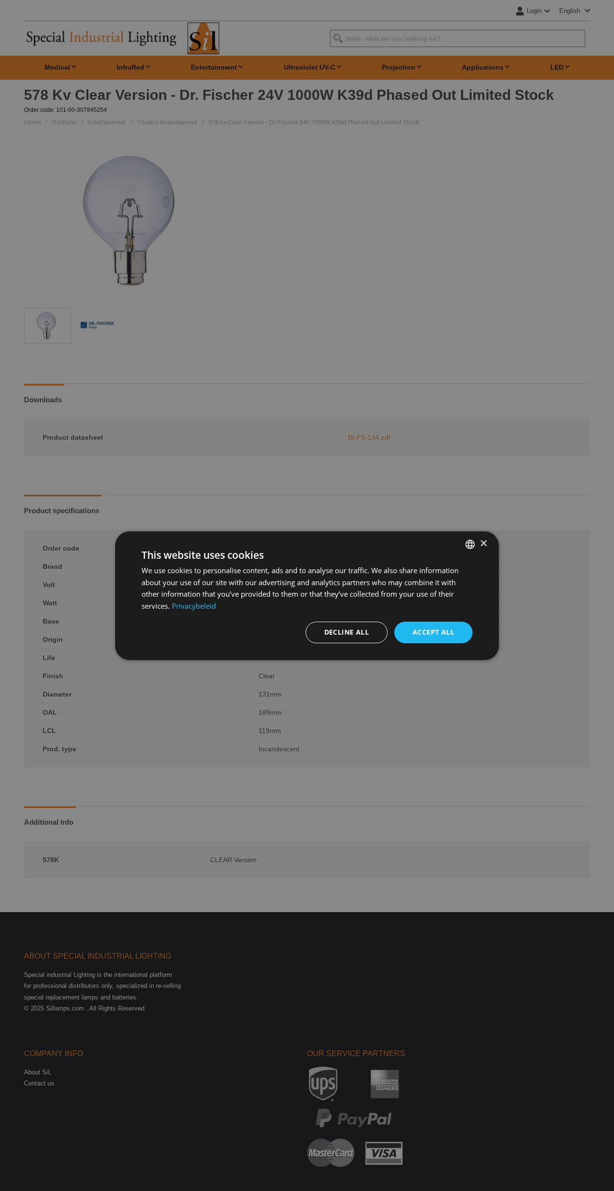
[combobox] (470, 544)
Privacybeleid (194, 606)
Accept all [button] (433, 632)
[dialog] (307, 595)
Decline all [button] (346, 632)
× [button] (483, 543)
